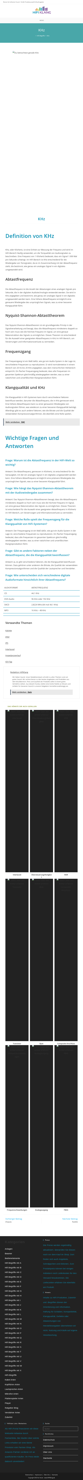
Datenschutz (49, 1440)
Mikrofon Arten (11, 1394)
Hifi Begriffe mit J (13, 1305)
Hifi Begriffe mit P (13, 1333)
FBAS (66, 1210)
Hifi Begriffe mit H (13, 1296)
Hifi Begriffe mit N (13, 1324)
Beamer (8, 1253)
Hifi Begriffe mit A (13, 1263)
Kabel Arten (10, 1380)
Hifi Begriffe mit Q (13, 1338)
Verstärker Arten (12, 1412)
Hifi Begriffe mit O (13, 1328)
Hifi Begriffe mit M (13, 1319)
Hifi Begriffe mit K (13, 1310)
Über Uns (47, 1452)
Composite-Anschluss (66, 1043)
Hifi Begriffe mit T (13, 1352)
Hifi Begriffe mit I (13, 1300)
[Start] (34, 36)
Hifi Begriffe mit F (13, 1286)
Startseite (47, 1458)
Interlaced (9, 649)
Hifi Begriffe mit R (13, 1342)
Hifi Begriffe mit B (13, 1268)
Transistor (17, 1043)
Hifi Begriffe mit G (13, 1291)
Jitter (7, 637)
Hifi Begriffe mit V (13, 1361)
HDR (66, 875)
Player (8, 1403)
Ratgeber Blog (11, 1408)
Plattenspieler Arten (14, 1398)
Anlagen (9, 1249)
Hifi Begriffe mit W (13, 1366)
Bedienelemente (12, 1258)
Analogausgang (41, 1210)
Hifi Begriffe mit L (13, 1314)
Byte (41, 1043)
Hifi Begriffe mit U (13, 1356)
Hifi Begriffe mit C (13, 1272)
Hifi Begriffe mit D (13, 1277)
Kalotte (8, 630)
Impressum (48, 1446)
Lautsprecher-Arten (14, 1389)
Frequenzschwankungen (17, 1210)
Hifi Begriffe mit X (13, 1370)
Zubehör (9, 1417)
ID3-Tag (8, 661)
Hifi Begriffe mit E (13, 1282)
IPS (6, 643)
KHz (48, 36)
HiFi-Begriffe (11, 1375)
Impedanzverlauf (13, 655)
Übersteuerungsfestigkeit (41, 876)
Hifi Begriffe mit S (13, 1347)
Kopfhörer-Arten (12, 1384)
